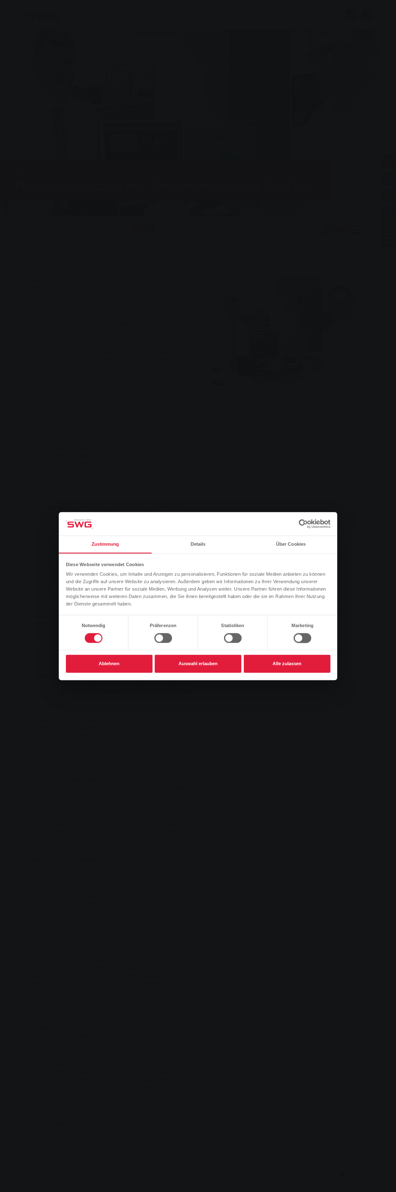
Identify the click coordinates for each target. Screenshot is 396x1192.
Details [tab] (198, 544)
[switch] (163, 638)
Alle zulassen (287, 663)
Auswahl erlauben (198, 663)
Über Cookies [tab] (291, 544)
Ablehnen (109, 663)
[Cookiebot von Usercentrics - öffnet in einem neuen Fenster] (303, 523)
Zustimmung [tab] (105, 544)
